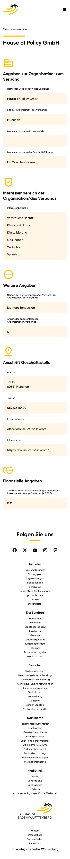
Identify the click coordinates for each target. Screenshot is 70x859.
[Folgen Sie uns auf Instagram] (45, 550)
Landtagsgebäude (35, 639)
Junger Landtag (35, 704)
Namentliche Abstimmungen (35, 590)
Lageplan (35, 700)
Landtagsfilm (35, 784)
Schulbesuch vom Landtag (35, 679)
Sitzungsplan (35, 574)
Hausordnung (35, 696)
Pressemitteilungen (35, 569)
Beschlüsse (35, 586)
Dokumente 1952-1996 (35, 744)
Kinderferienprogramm (35, 687)
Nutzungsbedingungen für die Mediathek (35, 793)
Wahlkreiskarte (35, 656)
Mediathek (35, 770)
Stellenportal (35, 603)
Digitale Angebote (35, 670)
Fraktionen (35, 631)
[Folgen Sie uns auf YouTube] (35, 550)
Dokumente (35, 718)
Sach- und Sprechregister (35, 740)
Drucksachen (35, 727)
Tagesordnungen (35, 578)
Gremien (35, 635)
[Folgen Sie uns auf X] (25, 550)
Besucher (35, 665)
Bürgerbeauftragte (35, 643)
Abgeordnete (35, 618)
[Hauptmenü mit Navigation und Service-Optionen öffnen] (64, 9)
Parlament (35, 622)
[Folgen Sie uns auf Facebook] (14, 550)
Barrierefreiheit (35, 839)
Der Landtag (35, 612)
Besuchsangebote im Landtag (35, 675)
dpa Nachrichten (35, 595)
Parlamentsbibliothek (35, 749)
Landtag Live (35, 780)
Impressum (35, 843)
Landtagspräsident (35, 626)
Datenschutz (35, 834)
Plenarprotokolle (35, 736)
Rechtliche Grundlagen (35, 757)
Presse (35, 599)
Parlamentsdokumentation (35, 723)
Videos (35, 776)
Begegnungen (35, 582)
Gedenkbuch (35, 692)
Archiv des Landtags (35, 753)
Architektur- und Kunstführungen (35, 683)
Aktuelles (35, 564)
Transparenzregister (35, 652)
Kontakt (35, 830)
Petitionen (35, 647)
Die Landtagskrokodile (35, 709)
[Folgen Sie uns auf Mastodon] (55, 550)
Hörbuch (35, 789)
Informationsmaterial (35, 761)
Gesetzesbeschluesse (35, 732)
